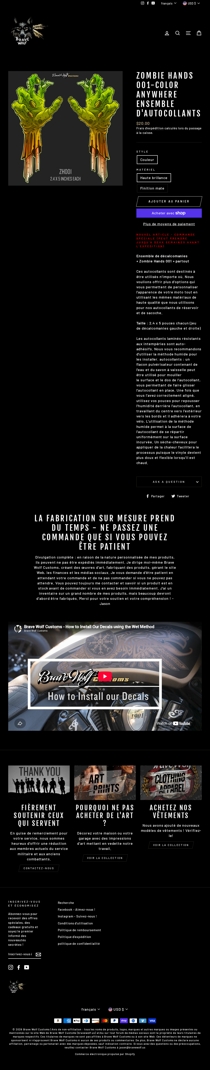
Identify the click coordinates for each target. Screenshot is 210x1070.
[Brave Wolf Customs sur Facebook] (18, 967)
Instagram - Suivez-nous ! (77, 916)
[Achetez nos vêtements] (171, 782)
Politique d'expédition (74, 937)
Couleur (147, 159)
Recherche (66, 903)
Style (142, 151)
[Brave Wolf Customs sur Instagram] (10, 967)
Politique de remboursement (79, 930)
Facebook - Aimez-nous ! (77, 909)
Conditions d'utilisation (75, 923)
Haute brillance (154, 177)
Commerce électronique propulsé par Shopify (105, 1054)
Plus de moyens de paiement (169, 224)
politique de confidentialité (79, 943)
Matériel (146, 169)
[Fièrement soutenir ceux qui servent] (39, 782)
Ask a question (169, 481)
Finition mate (152, 188)
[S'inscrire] (38, 954)
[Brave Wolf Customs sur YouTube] (26, 967)
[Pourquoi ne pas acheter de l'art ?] (105, 782)
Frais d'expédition (150, 128)
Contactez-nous (39, 868)
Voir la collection (105, 857)
